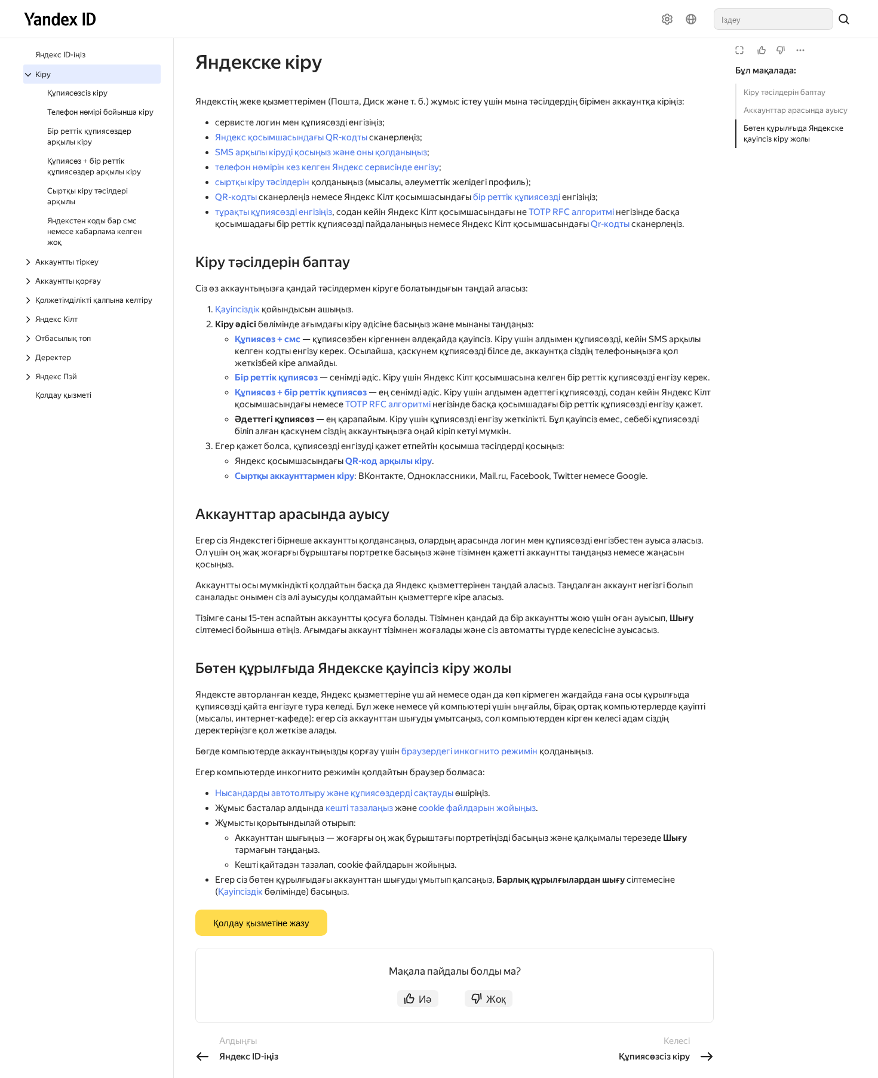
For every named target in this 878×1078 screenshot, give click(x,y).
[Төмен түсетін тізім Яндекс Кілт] (29, 319)
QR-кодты (236, 197)
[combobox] (773, 19)
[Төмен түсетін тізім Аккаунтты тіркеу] (29, 262)
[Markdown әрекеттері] (800, 50)
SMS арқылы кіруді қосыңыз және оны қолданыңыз (321, 152)
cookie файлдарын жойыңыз (477, 808)
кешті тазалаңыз (359, 808)
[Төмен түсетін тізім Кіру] (29, 75)
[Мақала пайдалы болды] (761, 50)
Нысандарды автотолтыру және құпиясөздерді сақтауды (334, 793)
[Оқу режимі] (739, 50)
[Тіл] (691, 19)
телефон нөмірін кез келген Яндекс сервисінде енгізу (327, 167)
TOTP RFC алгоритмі (571, 212)
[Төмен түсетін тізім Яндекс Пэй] (29, 377)
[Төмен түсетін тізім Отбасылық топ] (29, 339)
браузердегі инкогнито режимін (469, 751)
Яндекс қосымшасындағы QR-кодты (291, 137)
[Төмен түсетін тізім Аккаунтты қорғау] (29, 281)
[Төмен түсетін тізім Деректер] (29, 358)
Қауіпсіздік (237, 309)
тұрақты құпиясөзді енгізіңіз (273, 212)
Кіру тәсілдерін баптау (784, 92)
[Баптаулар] (667, 19)
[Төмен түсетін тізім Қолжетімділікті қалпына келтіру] (29, 300)
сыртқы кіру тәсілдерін (262, 182)
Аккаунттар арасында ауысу (796, 110)
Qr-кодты (610, 224)
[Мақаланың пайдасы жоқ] (780, 50)
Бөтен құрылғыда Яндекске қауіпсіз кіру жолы (793, 133)
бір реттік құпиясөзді (516, 197)
